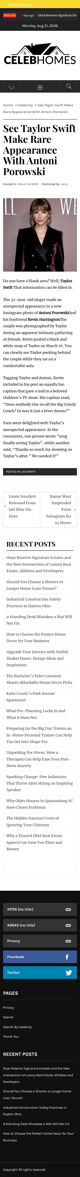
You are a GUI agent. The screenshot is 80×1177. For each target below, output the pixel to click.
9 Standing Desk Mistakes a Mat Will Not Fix (36, 1124)
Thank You (11, 1036)
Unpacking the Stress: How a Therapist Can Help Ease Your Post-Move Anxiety (38, 759)
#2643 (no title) (21, 925)
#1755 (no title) (20, 909)
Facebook (15, 957)
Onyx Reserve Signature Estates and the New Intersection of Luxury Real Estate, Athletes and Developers (38, 564)
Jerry (64, 184)
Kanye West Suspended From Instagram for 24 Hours (58, 509)
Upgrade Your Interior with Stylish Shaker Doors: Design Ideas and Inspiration (37, 658)
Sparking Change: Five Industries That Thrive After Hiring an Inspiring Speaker (39, 783)
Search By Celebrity (17, 1027)
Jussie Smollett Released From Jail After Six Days (22, 506)
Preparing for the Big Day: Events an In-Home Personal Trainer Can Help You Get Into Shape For (39, 735)
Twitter (13, 972)
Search (8, 1017)
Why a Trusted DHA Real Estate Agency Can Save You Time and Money (34, 842)
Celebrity (28, 471)
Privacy (13, 941)
